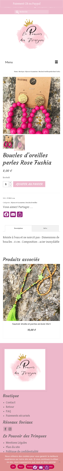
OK (13, 466)
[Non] (59, 461)
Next (57, 301)
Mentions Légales (16, 442)
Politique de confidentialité (22, 451)
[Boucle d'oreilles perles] (31, 105)
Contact (10, 402)
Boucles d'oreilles (31, 202)
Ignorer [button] (45, 3)
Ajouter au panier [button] (32, 335)
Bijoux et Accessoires (18, 202)
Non (21, 466)
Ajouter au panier (29, 184)
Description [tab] (18, 228)
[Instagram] (10, 429)
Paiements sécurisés (18, 415)
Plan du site (13, 447)
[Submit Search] (17, 12)
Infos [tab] (45, 228)
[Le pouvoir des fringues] (31, 36)
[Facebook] (5, 429)
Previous (5, 301)
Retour (10, 406)
